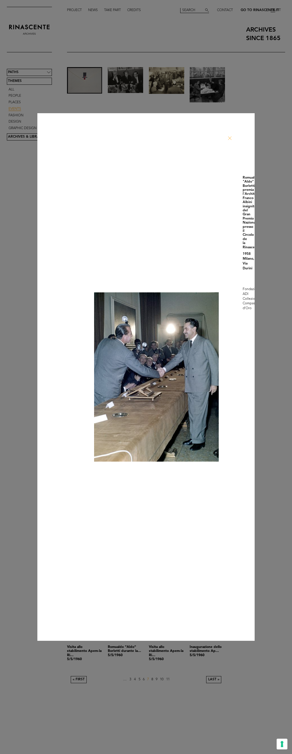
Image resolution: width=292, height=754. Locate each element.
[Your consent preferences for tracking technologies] (282, 744)
